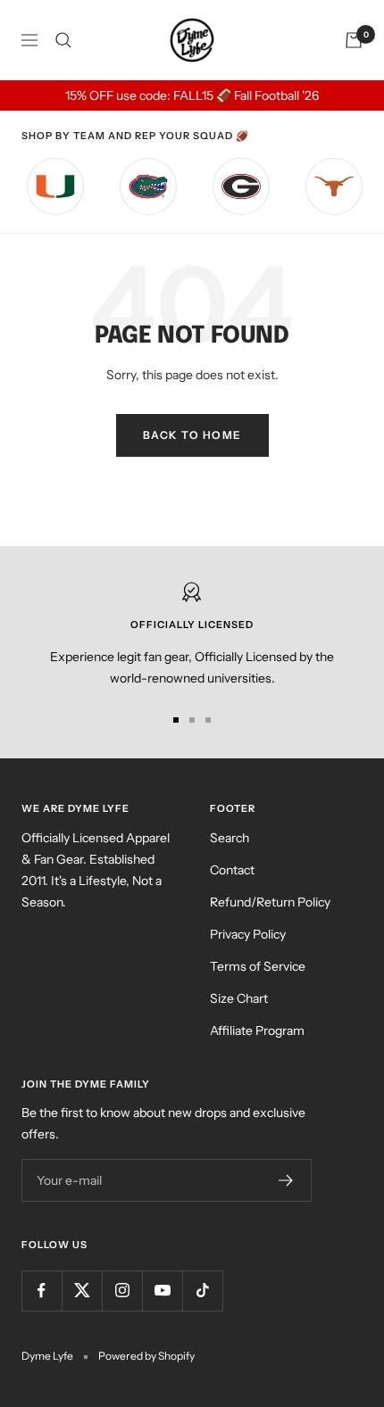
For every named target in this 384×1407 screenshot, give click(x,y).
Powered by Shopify (146, 1355)
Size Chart (239, 998)
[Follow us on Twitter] (82, 1290)
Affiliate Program (257, 1030)
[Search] (63, 40)
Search (229, 838)
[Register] (286, 1180)
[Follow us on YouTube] (162, 1290)
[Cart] (354, 40)
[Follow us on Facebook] (41, 1290)
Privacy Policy (248, 934)
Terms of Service (257, 966)
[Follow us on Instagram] (122, 1290)
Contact (232, 870)
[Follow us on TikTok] (202, 1290)
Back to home (192, 435)
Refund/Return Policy (270, 902)
